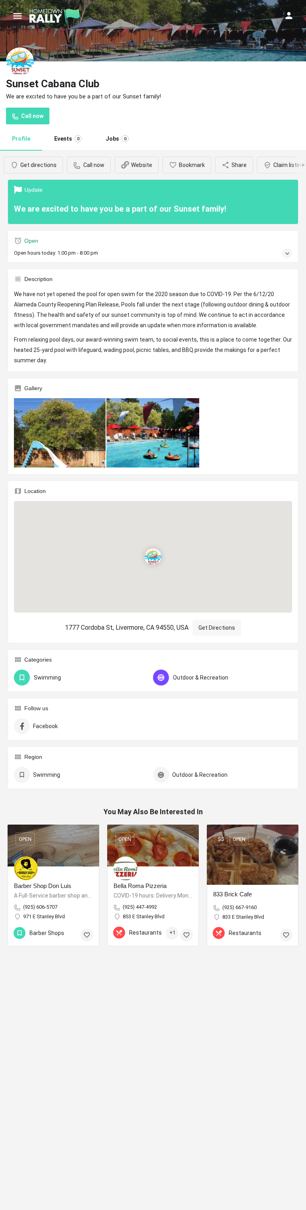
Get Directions (216, 628)
